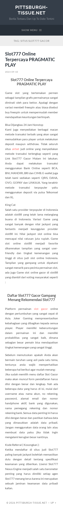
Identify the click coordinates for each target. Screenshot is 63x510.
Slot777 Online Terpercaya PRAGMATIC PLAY (30, 59)
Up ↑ (54, 502)
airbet (15, 148)
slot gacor (41, 308)
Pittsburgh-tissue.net (31, 10)
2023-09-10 (11, 71)
